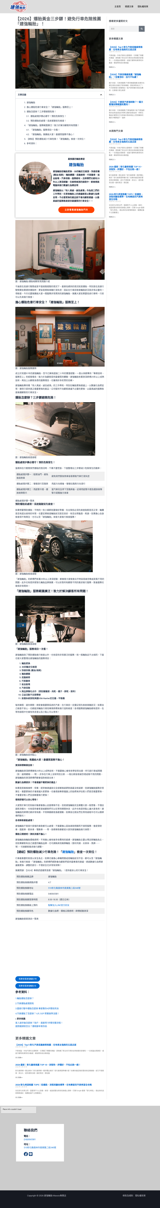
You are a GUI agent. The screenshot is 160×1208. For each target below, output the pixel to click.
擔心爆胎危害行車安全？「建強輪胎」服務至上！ (50, 107)
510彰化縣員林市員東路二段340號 (64, 888)
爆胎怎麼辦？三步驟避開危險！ (41, 111)
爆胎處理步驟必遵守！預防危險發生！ (48, 116)
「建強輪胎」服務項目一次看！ (45, 130)
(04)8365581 (30, 1139)
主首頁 (117, 6)
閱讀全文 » (112, 67)
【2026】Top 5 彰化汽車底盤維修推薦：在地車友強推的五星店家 (45, 1045)
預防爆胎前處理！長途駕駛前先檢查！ (48, 121)
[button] (101, 95)
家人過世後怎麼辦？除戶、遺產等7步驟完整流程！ (39, 1023)
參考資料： (32, 143)
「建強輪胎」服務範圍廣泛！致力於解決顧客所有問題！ (53, 125)
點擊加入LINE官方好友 (58, 905)
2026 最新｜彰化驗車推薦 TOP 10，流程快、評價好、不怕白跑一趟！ (48, 1065)
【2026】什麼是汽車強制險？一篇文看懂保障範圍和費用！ (126, 103)
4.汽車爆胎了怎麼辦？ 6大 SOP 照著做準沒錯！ (37, 1013)
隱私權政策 (143, 6)
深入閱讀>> (19, 1057)
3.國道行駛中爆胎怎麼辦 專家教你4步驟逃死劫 (37, 1008)
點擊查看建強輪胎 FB (28, 979)
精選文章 (129, 6)
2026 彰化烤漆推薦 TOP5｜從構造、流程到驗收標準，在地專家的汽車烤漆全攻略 (53, 1085)
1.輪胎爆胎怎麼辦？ (24, 998)
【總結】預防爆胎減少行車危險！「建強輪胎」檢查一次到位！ (56, 139)
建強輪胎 (31, 102)
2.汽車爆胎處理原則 (24, 1003)
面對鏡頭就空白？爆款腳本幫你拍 (31, 1026)
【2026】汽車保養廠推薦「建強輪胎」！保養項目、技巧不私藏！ (125, 75)
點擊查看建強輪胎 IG (27, 986)
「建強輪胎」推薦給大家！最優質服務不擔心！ (52, 134)
